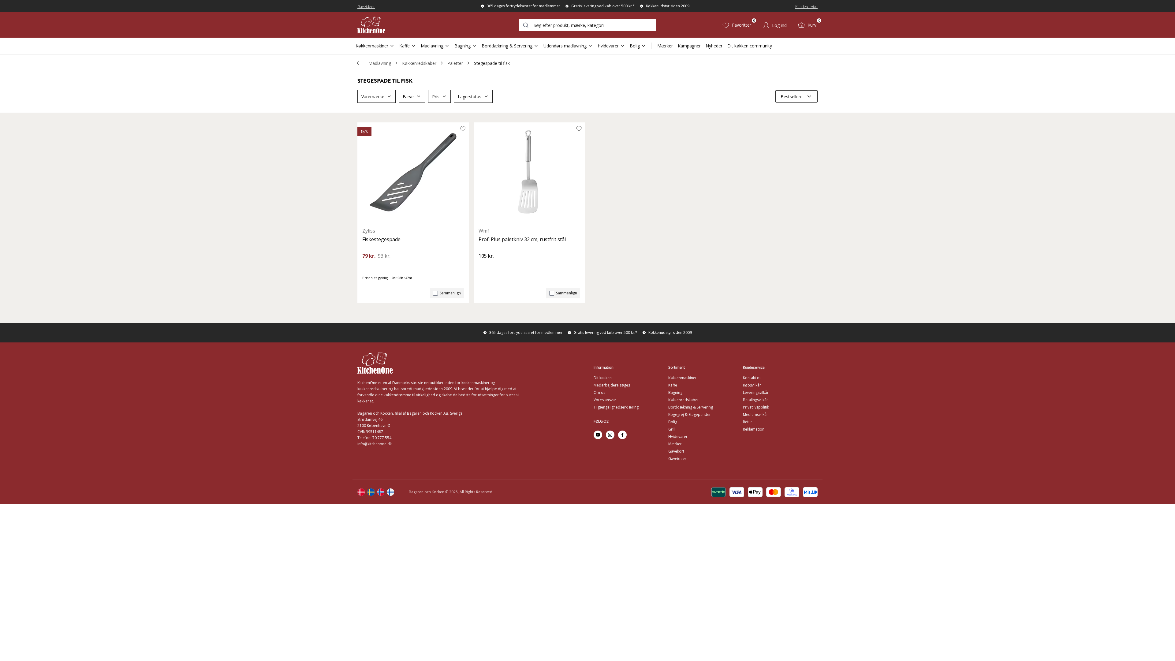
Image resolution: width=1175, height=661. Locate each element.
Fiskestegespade (381, 239)
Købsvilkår (752, 385)
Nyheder (714, 46)
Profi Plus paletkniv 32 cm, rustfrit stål (522, 239)
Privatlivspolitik (756, 407)
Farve (408, 96)
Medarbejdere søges (612, 385)
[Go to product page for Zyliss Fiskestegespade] (413, 172)
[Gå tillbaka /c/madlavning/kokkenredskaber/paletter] (359, 63)
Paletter (455, 63)
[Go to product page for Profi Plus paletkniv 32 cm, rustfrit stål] (529, 172)
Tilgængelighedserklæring (616, 407)
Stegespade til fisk (492, 63)
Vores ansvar (605, 399)
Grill (671, 429)
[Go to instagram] (610, 435)
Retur (747, 421)
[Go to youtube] (598, 435)
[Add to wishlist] (463, 128)
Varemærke (372, 96)
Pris (435, 96)
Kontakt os (752, 377)
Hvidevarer (608, 46)
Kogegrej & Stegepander (689, 414)
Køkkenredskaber (419, 63)
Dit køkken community (749, 46)
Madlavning (432, 46)
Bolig (635, 46)
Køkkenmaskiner (372, 46)
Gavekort (676, 451)
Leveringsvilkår (756, 392)
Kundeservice (806, 6)
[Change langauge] (361, 492)
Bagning (462, 46)
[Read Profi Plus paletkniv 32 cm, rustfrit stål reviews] (485, 266)
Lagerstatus (469, 96)
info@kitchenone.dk (374, 443)
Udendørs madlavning (565, 46)
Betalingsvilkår (755, 399)
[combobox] (587, 25)
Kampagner (689, 46)
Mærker (665, 46)
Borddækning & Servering (507, 46)
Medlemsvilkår (755, 414)
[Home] (371, 25)
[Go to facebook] (622, 435)
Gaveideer (366, 6)
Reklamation (753, 429)
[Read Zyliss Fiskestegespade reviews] (369, 266)
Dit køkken (603, 377)
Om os (599, 392)
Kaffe (404, 46)
